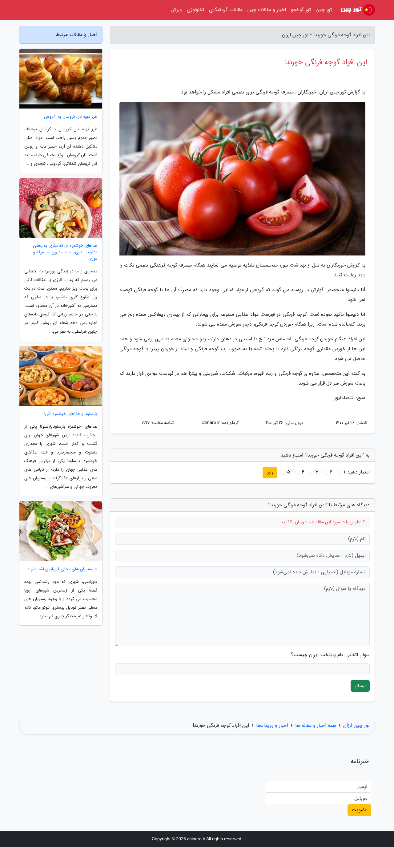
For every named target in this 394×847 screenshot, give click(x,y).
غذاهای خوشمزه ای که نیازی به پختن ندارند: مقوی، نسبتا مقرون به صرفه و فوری (65, 252)
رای (270, 472)
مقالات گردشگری (226, 10)
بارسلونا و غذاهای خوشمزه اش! (70, 414)
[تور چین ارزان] (357, 9)
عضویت (359, 810)
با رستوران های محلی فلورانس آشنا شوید (62, 569)
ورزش (176, 10)
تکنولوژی (195, 10)
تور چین (324, 10)
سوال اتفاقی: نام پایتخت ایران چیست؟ (330, 655)
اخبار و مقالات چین (266, 10)
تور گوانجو (301, 10)
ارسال (360, 686)
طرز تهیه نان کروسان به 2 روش (70, 116)
